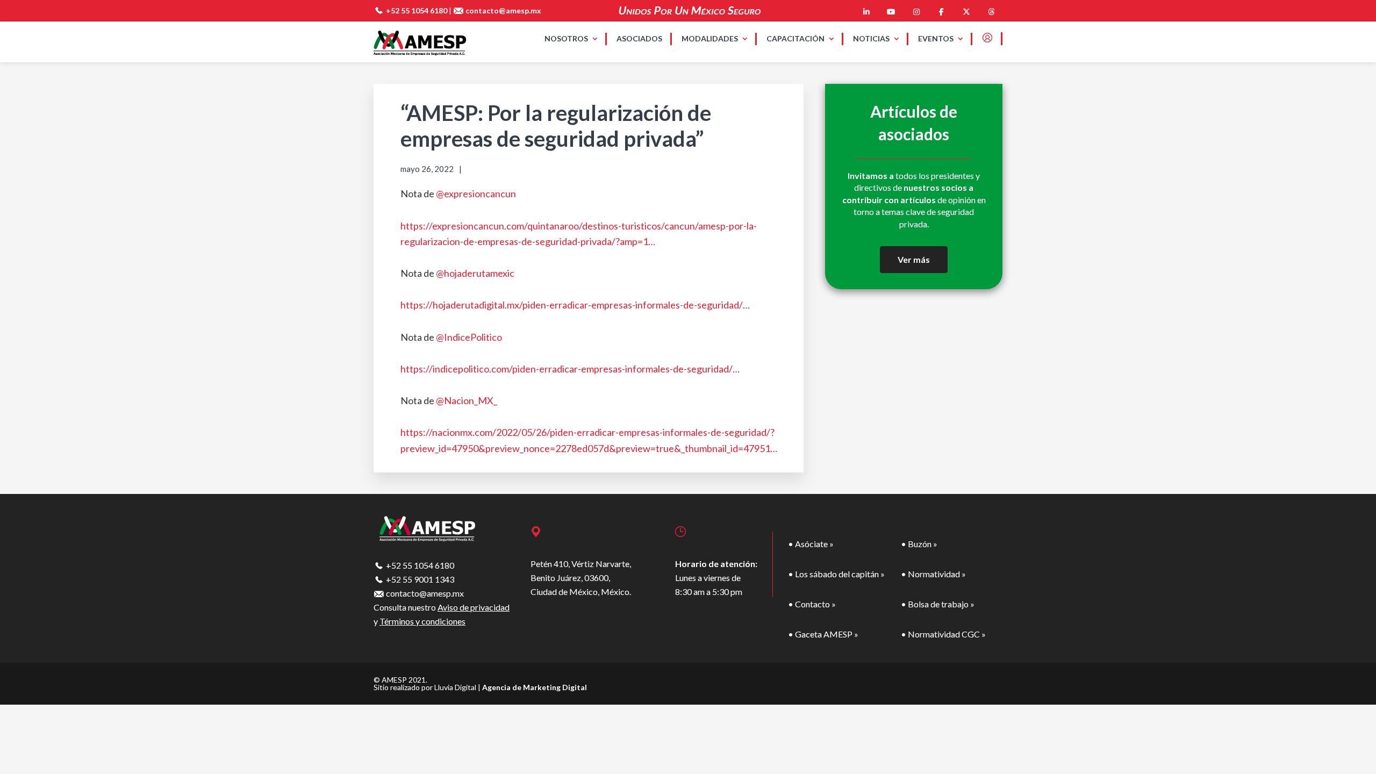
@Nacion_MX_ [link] (466, 400)
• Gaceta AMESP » (823, 634)
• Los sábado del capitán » (836, 574)
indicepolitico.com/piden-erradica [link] (570, 369)
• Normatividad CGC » (943, 634)
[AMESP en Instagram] (916, 12)
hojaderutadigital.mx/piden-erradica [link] (575, 305)
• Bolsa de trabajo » (937, 604)
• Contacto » (812, 604)
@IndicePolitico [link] (469, 337)
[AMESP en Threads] (991, 12)
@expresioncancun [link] (476, 193)
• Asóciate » (811, 544)
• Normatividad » (933, 574)
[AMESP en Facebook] (941, 12)
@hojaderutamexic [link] (475, 273)
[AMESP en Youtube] (891, 12)
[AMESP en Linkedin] (866, 12)
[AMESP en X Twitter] (966, 12)
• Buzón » (919, 544)
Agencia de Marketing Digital (534, 687)
